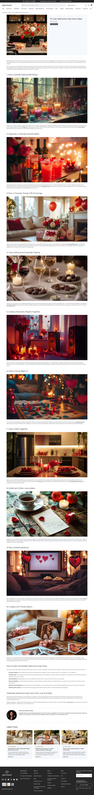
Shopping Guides (51, 785)
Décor (56, 8)
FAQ (62, 775)
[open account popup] (86, 5)
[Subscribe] (90, 775)
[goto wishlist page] (88, 5)
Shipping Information (66, 784)
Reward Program (38, 775)
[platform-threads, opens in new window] (5, 779)
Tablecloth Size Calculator (53, 775)
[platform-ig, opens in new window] (3, 779)
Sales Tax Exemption (25, 778)
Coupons (49, 773)
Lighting (61, 8)
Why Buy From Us (38, 781)
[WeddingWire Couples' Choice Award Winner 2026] (8, 784)
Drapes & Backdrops (39, 8)
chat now (85, 785)
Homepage (4, 12)
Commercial (85, 8)
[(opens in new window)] (4, 784)
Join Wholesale (23, 773)
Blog (10, 12)
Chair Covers (24, 8)
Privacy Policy (37, 784)
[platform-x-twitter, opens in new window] (11, 779)
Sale (91, 8)
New (3, 8)
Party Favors (78, 8)
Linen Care (63, 773)
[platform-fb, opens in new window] (8, 779)
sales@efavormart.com (81, 781)
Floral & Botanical (49, 8)
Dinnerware (31, 8)
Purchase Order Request (26, 775)
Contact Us (63, 778)
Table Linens (9, 8)
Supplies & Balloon (69, 8)
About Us (36, 773)
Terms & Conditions (38, 790)
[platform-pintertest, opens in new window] (17, 779)
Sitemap (49, 782)
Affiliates (49, 788)
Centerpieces (16, 8)
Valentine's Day (54, 24)
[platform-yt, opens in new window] (14, 779)
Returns (63, 786)
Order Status (64, 781)
